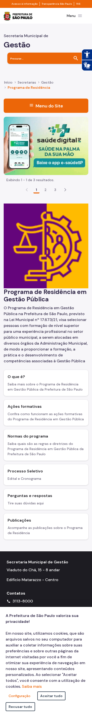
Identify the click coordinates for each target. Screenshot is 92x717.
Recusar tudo (20, 706)
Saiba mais (32, 686)
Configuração (19, 696)
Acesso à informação (25, 4)
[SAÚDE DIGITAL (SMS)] (46, 145)
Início (8, 82)
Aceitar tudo (51, 696)
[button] (65, 190)
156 (78, 4)
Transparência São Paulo (57, 4)
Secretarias (27, 82)
